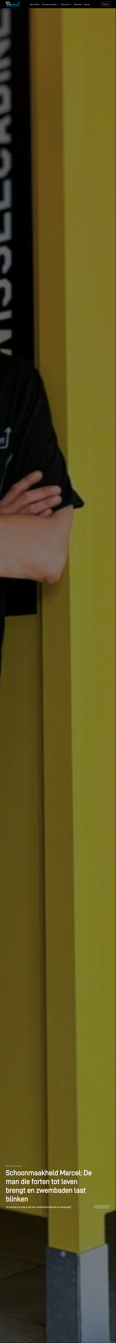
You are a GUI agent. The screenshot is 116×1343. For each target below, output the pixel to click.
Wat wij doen (35, 4)
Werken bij (78, 4)
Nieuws (87, 4)
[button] (50, 4)
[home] (13, 4)
